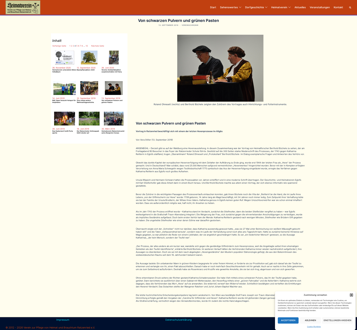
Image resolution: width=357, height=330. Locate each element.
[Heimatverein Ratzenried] (23, 7)
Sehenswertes (229, 7)
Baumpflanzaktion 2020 (86, 70)
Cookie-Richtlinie (314, 327)
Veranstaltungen (320, 7)
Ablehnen (310, 320)
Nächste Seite (97, 46)
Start (213, 7)
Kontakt (338, 7)
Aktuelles (300, 7)
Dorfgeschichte (254, 7)
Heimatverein (279, 7)
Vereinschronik (190, 25)
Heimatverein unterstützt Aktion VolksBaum (64, 71)
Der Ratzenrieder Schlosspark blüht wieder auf (88, 132)
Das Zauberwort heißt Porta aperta (62, 132)
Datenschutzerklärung (178, 319)
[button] (351, 295)
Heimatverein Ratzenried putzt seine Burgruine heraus (113, 132)
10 (87, 46)
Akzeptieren (288, 320)
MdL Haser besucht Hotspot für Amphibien (64, 101)
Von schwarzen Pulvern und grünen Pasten (112, 101)
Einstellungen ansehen (337, 320)
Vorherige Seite (59, 46)
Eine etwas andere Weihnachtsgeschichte (85, 101)
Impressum (62, 319)
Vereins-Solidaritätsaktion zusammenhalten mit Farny (112, 71)
